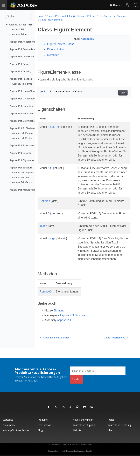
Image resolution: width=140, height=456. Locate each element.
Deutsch (117, 5)
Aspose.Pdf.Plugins (22, 133)
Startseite (8, 419)
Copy (123, 93)
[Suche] (135, 5)
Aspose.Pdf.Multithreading (24, 98)
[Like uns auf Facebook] (49, 407)
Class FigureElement (51, 19)
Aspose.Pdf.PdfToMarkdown (25, 128)
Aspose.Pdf (18, 29)
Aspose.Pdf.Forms (22, 83)
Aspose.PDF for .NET (20, 24)
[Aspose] (24, 5)
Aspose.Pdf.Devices (20, 64)
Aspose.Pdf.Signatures (22, 160)
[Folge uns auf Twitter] (56, 407)
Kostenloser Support (84, 425)
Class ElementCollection (56, 337)
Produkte (43, 419)
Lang (51, 238)
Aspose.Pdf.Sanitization (22, 145)
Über (110, 430)
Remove (45, 291)
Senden (76, 379)
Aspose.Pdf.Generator (22, 113)
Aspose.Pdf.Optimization (23, 120)
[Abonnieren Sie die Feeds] (92, 407)
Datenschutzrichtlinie (57, 451)
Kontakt (89, 451)
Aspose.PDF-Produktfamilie (61, 16)
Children (45, 201)
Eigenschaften (56, 49)
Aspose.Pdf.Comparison (23, 49)
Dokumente (9, 425)
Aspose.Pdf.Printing (22, 138)
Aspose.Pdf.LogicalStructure (25, 91)
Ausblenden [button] (87, 38)
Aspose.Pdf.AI (19, 34)
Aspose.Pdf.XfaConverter (23, 189)
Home (41, 16)
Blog (40, 430)
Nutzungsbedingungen (75, 451)
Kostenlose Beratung (119, 425)
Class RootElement (114, 337)
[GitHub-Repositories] (84, 407)
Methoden (53, 54)
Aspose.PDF (65, 320)
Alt (49, 168)
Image (43, 225)
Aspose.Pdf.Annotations (22, 41)
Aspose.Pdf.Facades (21, 78)
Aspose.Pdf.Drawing (20, 71)
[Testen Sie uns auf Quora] (77, 407)
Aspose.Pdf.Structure (21, 167)
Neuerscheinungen (83, 419)
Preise (111, 419)
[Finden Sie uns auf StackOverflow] (70, 407)
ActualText (54, 126)
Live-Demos (44, 425)
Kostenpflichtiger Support (17, 430)
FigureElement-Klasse (60, 44)
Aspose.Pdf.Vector (22, 182)
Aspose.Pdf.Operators (21, 106)
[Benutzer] (127, 5)
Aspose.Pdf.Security (20, 153)
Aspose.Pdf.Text (21, 177)
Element (58, 310)
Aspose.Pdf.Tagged (22, 172)
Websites (78, 430)
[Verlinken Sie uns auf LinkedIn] (63, 407)
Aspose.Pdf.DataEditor (22, 56)
